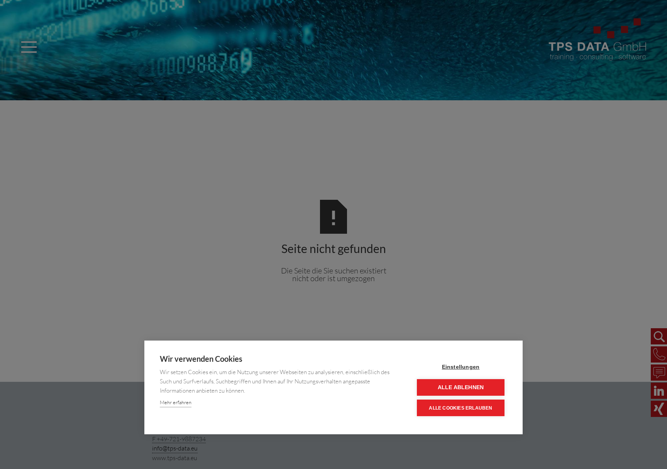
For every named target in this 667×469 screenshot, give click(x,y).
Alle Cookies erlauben (460, 408)
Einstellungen (461, 367)
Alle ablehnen (461, 387)
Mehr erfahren (175, 402)
